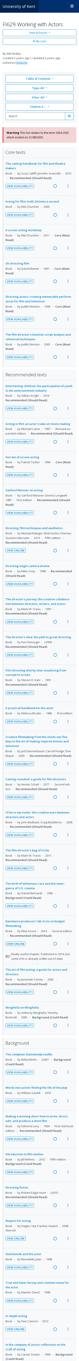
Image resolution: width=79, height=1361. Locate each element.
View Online (16, 550)
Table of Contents (38, 79)
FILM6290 (21, 63)
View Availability (20, 186)
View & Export (38, 33)
